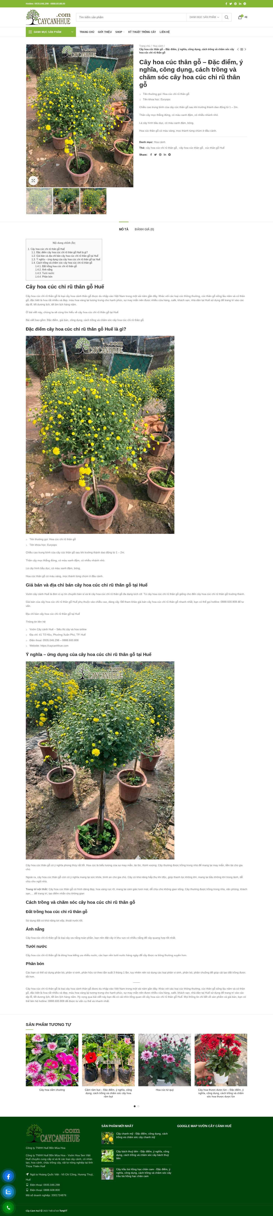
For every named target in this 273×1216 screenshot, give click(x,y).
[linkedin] (240, 3)
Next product (245, 49)
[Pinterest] (235, 3)
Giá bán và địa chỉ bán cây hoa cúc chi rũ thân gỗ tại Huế (65, 255)
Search (226, 17)
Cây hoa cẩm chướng (52, 1089)
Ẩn (73, 243)
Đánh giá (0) (144, 229)
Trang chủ (144, 46)
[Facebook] (226, 3)
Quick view (75, 1048)
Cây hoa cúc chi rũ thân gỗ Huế (46, 249)
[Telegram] (244, 3)
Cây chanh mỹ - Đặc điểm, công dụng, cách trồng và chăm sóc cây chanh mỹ (142, 1135)
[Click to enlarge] (33, 180)
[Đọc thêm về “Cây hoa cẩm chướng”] (75, 1040)
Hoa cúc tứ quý (165, 1089)
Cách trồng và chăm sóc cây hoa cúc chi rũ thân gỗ (62, 262)
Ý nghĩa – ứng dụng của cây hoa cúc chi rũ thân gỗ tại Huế (66, 259)
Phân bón (43, 276)
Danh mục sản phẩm (203, 17)
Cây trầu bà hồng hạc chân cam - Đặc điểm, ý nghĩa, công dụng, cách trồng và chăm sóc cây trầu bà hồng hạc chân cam (143, 1172)
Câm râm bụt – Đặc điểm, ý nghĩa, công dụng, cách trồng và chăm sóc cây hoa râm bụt (108, 1093)
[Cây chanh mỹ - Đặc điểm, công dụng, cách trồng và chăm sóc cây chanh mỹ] (107, 1138)
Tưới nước (44, 273)
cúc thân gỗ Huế (215, 147)
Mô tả (124, 229)
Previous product (238, 49)
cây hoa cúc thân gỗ (191, 147)
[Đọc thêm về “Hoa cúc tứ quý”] (188, 1040)
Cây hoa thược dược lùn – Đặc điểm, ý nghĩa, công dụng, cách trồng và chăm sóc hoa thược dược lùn (221, 1093)
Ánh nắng (43, 269)
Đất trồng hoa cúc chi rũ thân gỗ (56, 266)
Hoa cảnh (158, 46)
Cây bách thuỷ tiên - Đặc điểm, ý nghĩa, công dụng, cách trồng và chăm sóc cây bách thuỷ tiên (142, 1155)
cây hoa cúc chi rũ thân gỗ (161, 147)
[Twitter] (230, 3)
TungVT (63, 1211)
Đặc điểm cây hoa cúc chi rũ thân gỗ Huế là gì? (60, 252)
